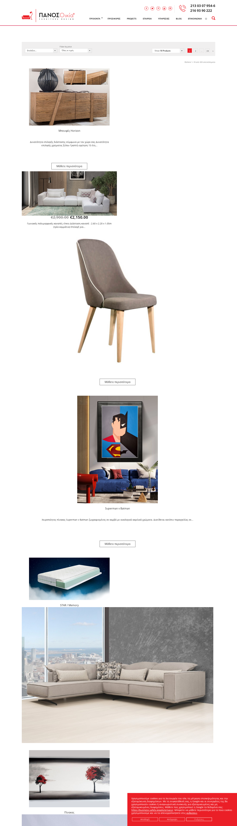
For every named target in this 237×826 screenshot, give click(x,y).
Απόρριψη (172, 819)
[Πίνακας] (69, 778)
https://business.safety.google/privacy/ (152, 810)
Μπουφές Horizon (69, 130)
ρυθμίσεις (191, 813)
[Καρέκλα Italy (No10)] (117, 301)
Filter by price (66, 46)
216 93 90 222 (201, 10)
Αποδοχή (144, 819)
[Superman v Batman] (117, 449)
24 (208, 51)
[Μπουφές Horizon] (69, 97)
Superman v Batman (117, 508)
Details (69, 166)
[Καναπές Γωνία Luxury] (117, 675)
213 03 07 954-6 (202, 5)
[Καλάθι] (210, 19)
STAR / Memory (69, 605)
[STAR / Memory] (69, 579)
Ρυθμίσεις (199, 819)
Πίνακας (69, 812)
